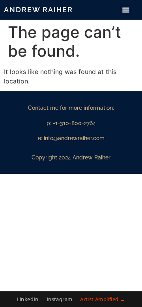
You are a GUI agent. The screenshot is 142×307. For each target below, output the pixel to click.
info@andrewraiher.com (74, 138)
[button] (126, 10)
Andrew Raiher (38, 10)
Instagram (60, 299)
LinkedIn (28, 299)
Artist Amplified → (102, 299)
